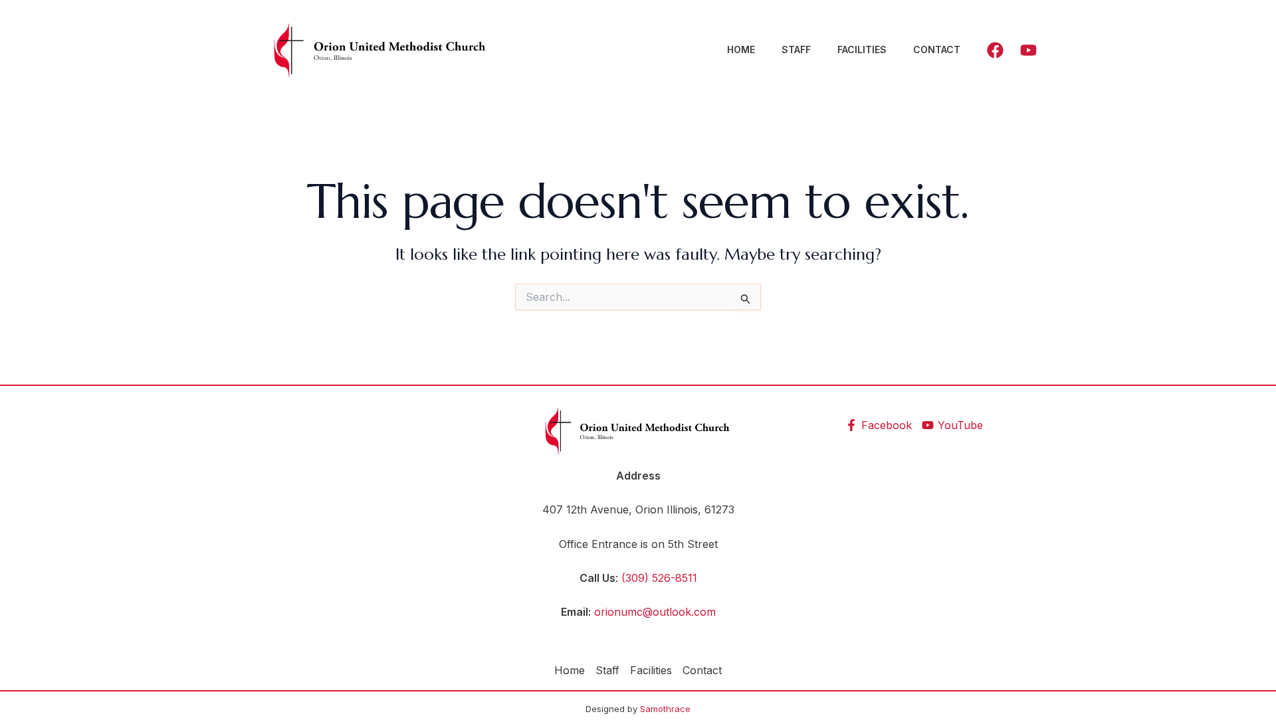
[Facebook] (995, 50)
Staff (796, 49)
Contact (936, 49)
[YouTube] (1028, 50)
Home (741, 49)
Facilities (862, 49)
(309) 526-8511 (659, 578)
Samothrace (665, 708)
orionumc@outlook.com (655, 611)
